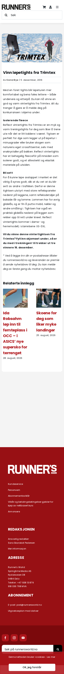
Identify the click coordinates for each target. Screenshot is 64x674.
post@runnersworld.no (29, 604)
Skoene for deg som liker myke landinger (46, 321)
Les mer (51, 656)
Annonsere (14, 511)
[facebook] (5, 637)
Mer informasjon (17, 548)
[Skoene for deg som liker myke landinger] (48, 290)
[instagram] (14, 637)
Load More (32, 428)
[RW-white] (32, 466)
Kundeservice (15, 483)
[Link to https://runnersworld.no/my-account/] (50, 7)
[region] (32, 663)
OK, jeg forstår (32, 667)
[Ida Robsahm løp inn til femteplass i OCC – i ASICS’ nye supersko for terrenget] (15, 290)
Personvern (14, 489)
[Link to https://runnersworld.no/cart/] (44, 7)
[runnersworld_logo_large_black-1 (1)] (16, 5)
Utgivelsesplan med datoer (23, 610)
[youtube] (23, 637)
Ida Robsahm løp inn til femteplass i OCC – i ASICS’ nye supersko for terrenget (15, 333)
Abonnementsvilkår (19, 495)
